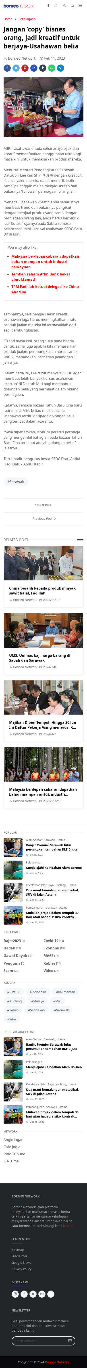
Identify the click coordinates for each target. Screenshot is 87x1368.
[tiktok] (50, 1294)
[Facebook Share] (7, 68)
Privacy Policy (21, 1269)
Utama (61, 840)
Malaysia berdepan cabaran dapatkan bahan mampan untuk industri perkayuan (45, 261)
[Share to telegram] (60, 68)
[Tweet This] (16, 68)
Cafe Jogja (12, 1146)
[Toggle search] (72, 6)
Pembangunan (35, 907)
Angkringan (13, 1139)
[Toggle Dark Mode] (64, 5)
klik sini (68, 1226)
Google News (21, 1262)
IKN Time (11, 1161)
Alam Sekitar (34, 840)
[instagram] (55, 5)
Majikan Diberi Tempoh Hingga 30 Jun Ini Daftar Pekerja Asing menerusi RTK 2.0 (43, 727)
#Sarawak (15, 481)
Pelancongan (34, 862)
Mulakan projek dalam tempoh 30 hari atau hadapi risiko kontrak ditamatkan (52, 917)
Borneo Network (57, 1362)
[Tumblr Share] (42, 68)
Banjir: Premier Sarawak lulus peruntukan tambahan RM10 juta (51, 847)
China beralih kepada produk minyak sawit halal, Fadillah (42, 591)
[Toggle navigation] (80, 5)
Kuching (61, 885)
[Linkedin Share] (33, 68)
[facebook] (48, 5)
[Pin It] (25, 68)
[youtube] (42, 1294)
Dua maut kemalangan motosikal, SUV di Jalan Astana (52, 892)
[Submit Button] (70, 1341)
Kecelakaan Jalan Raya (40, 885)
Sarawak (49, 840)
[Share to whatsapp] (51, 68)
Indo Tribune (14, 1153)
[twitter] (33, 1294)
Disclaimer (19, 1256)
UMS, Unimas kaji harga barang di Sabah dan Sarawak (39, 658)
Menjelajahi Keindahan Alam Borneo (54, 867)
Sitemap (18, 1249)
